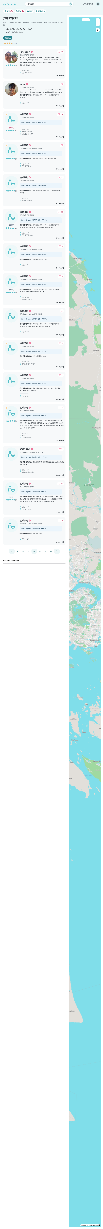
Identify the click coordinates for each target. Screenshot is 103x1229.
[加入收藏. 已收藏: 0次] (62, 84)
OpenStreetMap (93, 1225)
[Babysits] (9, 4)
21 (28, 551)
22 (34, 551)
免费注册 (8, 38)
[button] (69, 638)
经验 (20, 11)
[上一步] (12, 551)
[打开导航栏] (98, 4)
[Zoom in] (98, 20)
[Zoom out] (98, 24)
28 (51, 551)
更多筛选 (41, 11)
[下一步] (57, 551)
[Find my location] (98, 30)
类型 (9, 11)
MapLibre (84, 1225)
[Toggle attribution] (99, 1225)
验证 (31, 11)
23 (40, 551)
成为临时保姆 (88, 4)
